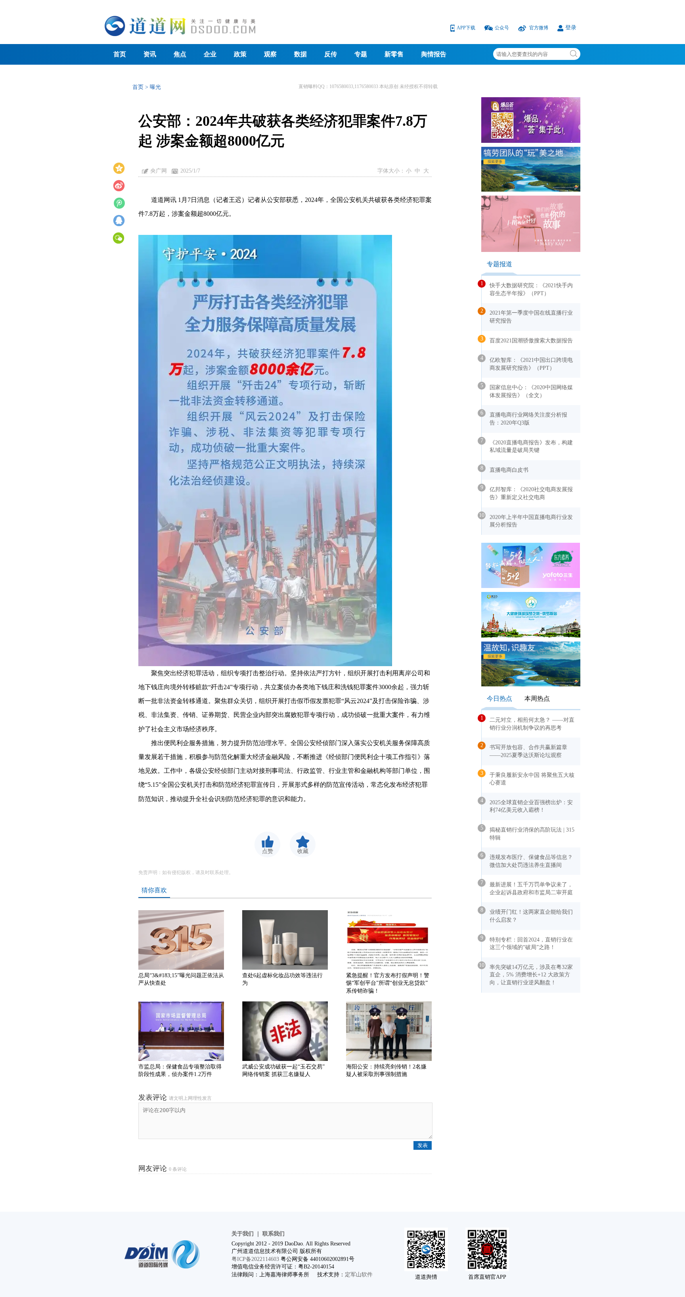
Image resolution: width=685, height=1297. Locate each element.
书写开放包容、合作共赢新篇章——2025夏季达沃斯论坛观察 (524, 750)
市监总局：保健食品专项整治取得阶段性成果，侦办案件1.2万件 (180, 1071)
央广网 (158, 171)
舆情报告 (433, 54)
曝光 (155, 87)
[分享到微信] (119, 237)
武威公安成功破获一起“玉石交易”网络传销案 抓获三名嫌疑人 (283, 1071)
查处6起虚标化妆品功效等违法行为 (282, 979)
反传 (330, 54)
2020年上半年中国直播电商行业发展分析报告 (527, 520)
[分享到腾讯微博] (119, 202)
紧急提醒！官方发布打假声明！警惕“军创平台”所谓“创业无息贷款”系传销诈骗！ (387, 981)
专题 (360, 54)
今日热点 (499, 698)
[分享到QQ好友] (119, 219)
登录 (570, 28)
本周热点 (537, 698)
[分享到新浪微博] (119, 185)
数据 (300, 54)
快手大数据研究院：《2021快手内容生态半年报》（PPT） (527, 288)
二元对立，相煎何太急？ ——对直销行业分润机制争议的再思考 (528, 723)
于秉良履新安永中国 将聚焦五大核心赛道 (528, 778)
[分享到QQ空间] (119, 167)
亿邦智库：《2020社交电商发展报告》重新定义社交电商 (527, 492)
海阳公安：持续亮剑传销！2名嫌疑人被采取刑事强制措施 (386, 1071)
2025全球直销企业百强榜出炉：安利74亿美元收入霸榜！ (527, 805)
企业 (210, 54)
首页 (119, 54)
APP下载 (466, 28)
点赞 (267, 851)
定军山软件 (359, 1275)
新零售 (394, 54)
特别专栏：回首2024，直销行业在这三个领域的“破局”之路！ (527, 943)
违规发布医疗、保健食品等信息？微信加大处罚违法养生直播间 (527, 860)
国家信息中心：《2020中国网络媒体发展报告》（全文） (527, 390)
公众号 (502, 28)
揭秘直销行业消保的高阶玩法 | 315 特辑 (528, 833)
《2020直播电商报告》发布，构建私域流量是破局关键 (527, 445)
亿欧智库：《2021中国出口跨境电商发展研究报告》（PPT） (527, 363)
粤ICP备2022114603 (255, 1259)
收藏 (302, 851)
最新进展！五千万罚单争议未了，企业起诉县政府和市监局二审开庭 (527, 887)
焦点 (180, 54)
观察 (270, 54)
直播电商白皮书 (505, 469)
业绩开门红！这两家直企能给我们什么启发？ (527, 915)
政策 (240, 54)
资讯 (150, 54)
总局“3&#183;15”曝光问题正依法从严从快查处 (181, 979)
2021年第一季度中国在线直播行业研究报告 (527, 316)
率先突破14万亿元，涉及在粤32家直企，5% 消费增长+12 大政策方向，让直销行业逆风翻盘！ (527, 974)
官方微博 (538, 28)
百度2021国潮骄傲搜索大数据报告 (527, 340)
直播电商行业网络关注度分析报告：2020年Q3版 (524, 418)
